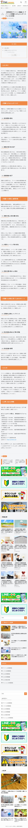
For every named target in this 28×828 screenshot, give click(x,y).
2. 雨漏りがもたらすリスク (10, 50)
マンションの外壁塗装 (8, 682)
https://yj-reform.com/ (11, 439)
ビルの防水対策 (6, 679)
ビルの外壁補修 (6, 676)
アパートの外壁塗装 (7, 668)
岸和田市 (4, 18)
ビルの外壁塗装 (6, 673)
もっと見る (14, 55)
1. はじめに (6, 48)
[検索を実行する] (25, 617)
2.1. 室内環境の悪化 (9, 52)
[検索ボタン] (21, 2)
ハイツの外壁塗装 (7, 671)
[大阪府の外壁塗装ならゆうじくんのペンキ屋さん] (7, 2)
